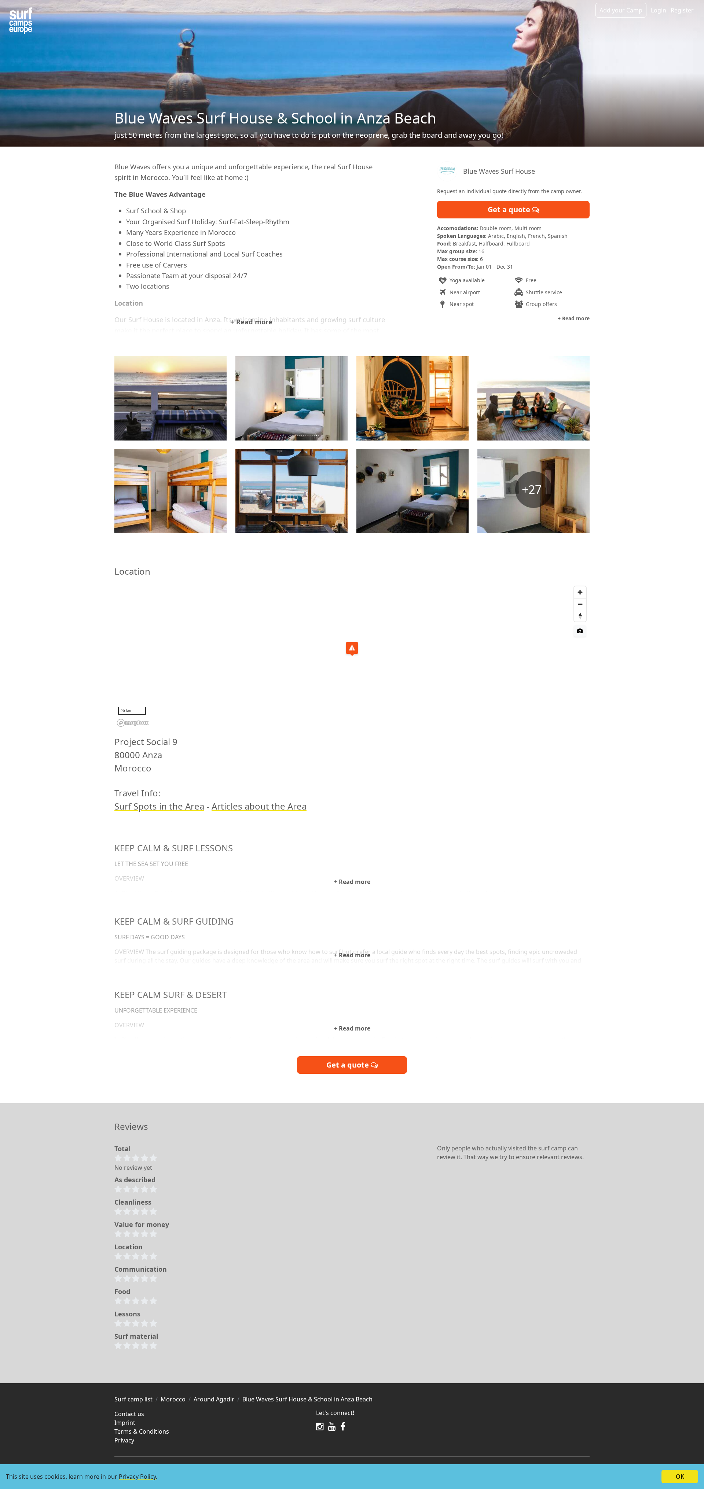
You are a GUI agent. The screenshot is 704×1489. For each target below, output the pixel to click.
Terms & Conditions (141, 1431)
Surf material (136, 1336)
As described (134, 1179)
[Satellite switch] (580, 631)
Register (682, 10)
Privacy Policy (137, 1477)
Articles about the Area (259, 806)
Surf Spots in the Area (159, 806)
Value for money (141, 1224)
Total (122, 1148)
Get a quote (510, 209)
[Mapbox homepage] (133, 723)
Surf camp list (133, 1399)
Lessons (127, 1313)
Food (122, 1291)
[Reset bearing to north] (580, 616)
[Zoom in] (580, 592)
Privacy (124, 1440)
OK (680, 1477)
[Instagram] (320, 1426)
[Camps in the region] (20, 20)
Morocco (173, 1399)
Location (128, 1246)
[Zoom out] (580, 604)
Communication (140, 1269)
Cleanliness (132, 1202)
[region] (352, 656)
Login (658, 10)
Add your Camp (621, 10)
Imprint (124, 1423)
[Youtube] (332, 1426)
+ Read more (251, 321)
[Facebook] (342, 1426)
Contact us (129, 1414)
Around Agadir (214, 1399)
